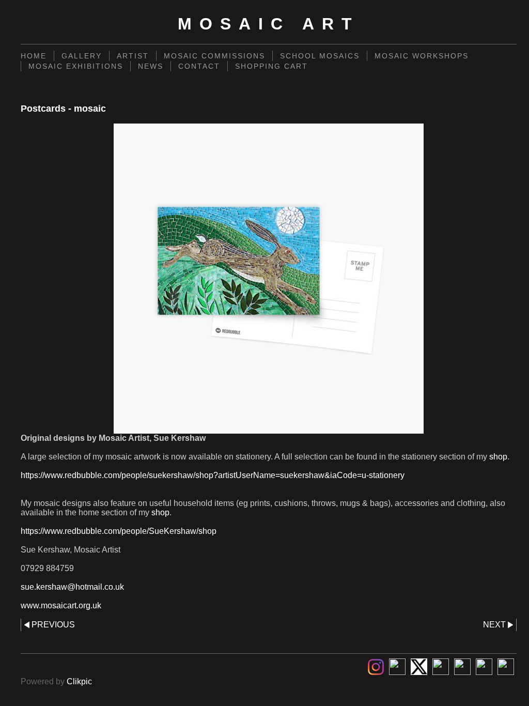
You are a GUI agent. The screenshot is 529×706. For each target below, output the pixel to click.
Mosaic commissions (214, 56)
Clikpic (79, 681)
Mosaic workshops (422, 56)
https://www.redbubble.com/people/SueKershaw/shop (118, 531)
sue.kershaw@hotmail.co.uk (72, 586)
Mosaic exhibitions (75, 66)
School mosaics (320, 56)
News (150, 66)
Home (33, 56)
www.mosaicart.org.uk (61, 605)
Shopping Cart (271, 66)
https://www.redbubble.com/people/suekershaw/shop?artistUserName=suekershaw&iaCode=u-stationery (212, 475)
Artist (133, 56)
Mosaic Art (269, 23)
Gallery (81, 56)
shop (498, 456)
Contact (199, 66)
